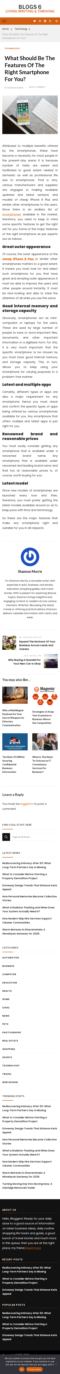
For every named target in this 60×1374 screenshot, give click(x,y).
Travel (7, 1074)
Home (6, 999)
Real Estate (10, 1040)
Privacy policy (34, 1369)
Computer (9, 974)
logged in (26, 804)
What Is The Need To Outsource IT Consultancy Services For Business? (42, 764)
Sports (7, 1057)
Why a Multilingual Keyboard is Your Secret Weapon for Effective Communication (13, 718)
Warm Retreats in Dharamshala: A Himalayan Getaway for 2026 (23, 931)
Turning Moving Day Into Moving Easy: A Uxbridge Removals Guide (27, 1186)
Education (9, 982)
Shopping (8, 1049)
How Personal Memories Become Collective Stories (29, 898)
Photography (11, 1032)
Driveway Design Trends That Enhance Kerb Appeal (29, 887)
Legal (6, 1007)
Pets (5, 1024)
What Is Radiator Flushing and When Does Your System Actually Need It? (28, 909)
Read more (33, 1248)
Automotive (10, 957)
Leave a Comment (37, 87)
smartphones (11, 214)
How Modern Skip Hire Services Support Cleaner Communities (27, 920)
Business (8, 966)
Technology (12, 48)
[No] (56, 1364)
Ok (21, 1369)
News (6, 1015)
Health (7, 991)
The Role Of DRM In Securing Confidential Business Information (13, 764)
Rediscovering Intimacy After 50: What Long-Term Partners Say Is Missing (26, 865)
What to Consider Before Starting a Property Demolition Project (24, 876)
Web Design (10, 1082)
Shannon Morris (15, 87)
